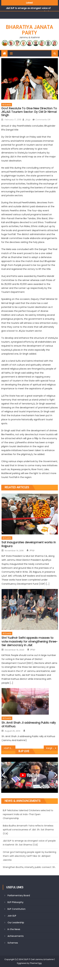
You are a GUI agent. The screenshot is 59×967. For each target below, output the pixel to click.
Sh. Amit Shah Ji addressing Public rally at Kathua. (29, 724)
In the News (14, 929)
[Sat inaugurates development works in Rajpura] (30, 514)
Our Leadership (16, 922)
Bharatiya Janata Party (29, 29)
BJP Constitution (16, 909)
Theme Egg (36, 963)
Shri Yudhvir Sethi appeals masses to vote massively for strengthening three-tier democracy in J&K (30, 641)
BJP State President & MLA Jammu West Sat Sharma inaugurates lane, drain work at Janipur (10, 748)
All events (6, 104)
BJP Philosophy (15, 902)
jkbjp (27, 119)
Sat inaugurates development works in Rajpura (29, 544)
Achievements (16, 936)
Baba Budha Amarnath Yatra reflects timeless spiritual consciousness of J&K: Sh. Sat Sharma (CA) (28, 821)
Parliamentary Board (19, 895)
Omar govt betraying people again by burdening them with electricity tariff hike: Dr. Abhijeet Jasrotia (29, 847)
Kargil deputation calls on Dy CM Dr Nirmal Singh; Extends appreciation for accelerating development (52, 748)
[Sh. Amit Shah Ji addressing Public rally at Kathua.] (30, 701)
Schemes (13, 942)
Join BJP (12, 915)
